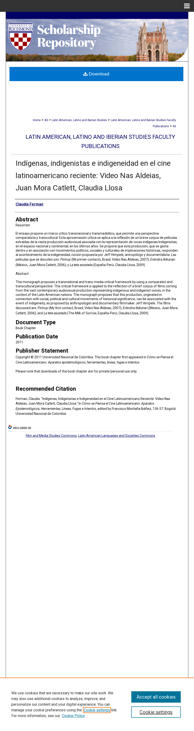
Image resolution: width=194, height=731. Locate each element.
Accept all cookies (156, 697)
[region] (97, 704)
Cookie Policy (73, 715)
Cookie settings (97, 710)
